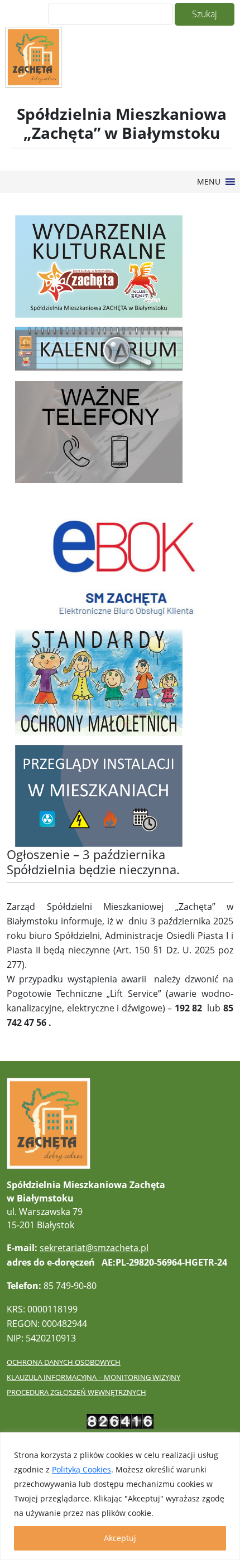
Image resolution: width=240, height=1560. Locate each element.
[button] (208, 182)
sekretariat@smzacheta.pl (94, 1248)
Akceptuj (120, 1538)
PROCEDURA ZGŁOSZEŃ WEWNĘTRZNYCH (76, 1392)
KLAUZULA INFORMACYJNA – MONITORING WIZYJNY (93, 1377)
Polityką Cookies (81, 1469)
